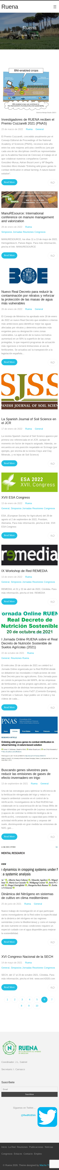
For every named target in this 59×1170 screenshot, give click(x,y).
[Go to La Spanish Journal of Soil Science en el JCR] (29, 392)
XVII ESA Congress (15, 497)
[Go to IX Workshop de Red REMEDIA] (29, 555)
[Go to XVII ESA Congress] (29, 482)
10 (37, 1005)
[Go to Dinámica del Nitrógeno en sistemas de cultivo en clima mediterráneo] (29, 867)
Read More (9, 182)
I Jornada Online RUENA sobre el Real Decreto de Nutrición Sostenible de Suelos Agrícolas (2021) (29, 643)
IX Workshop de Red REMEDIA (24, 571)
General (40, 129)
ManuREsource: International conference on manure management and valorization (27, 217)
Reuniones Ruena (20, 658)
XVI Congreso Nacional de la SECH (27, 956)
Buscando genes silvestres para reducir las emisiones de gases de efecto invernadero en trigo (25, 774)
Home (24, 35)
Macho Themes (47, 1165)
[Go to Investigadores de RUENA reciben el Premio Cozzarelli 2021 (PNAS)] (29, 90)
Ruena (29, 129)
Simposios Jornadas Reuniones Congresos (23, 232)
